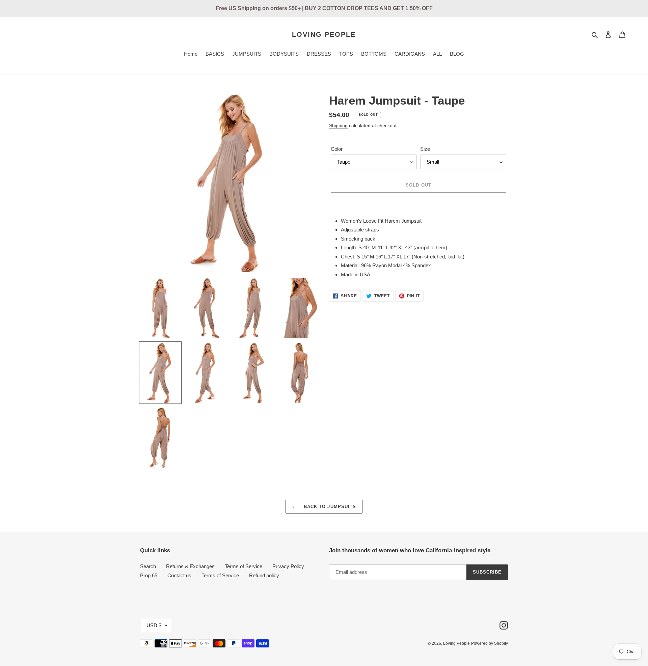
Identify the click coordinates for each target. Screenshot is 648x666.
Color (337, 149)
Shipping (338, 125)
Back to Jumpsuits (329, 506)
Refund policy (264, 575)
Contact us (179, 575)
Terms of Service (243, 566)
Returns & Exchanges (190, 566)
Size (425, 149)
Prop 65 (148, 575)
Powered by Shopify (489, 643)
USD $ (153, 625)
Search (148, 566)
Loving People (324, 34)
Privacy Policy (288, 566)
